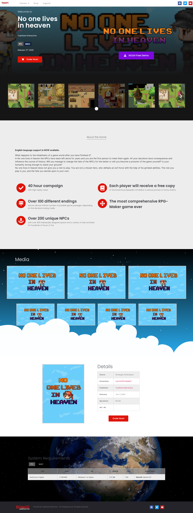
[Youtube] (190, 3)
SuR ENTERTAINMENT (124, 381)
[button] (30, 59)
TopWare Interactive (124, 388)
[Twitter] (185, 3)
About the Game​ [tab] (96, 137)
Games (23, 3)
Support (47, 3)
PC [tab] (32, 464)
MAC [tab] (41, 464)
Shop (36, 3)
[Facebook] (180, 3)
